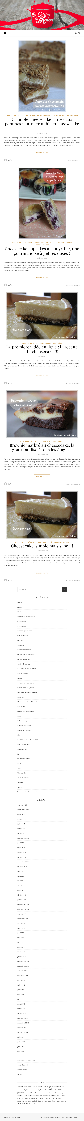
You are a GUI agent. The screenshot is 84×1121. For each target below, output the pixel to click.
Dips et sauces (22, 673)
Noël (26, 1098)
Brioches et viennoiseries (26, 616)
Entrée (19, 678)
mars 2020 (21, 814)
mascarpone (37, 1095)
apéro (25, 1086)
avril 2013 (20, 999)
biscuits (40, 1087)
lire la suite (42, 153)
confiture (55, 1090)
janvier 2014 (21, 956)
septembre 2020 (23, 810)
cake (63, 1086)
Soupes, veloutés (23, 759)
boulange (47, 1086)
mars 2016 (21, 848)
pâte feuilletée (29, 1101)
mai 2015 (20, 881)
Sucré (19, 763)
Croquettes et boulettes (26, 654)
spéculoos (60, 1101)
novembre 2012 (23, 1023)
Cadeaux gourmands (24, 631)
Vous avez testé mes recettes (28, 792)
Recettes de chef (23, 744)
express (46, 1093)
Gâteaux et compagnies (28, 115)
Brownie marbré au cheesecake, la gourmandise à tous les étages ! (42, 447)
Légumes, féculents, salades (27, 692)
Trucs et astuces (23, 778)
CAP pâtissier (27, 1090)
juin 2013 (20, 990)
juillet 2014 (21, 928)
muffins (64, 1095)
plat (46, 1098)
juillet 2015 (21, 871)
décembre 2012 (23, 1018)
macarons (30, 1095)
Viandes (20, 782)
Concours (20, 645)
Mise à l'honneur (56, 1095)
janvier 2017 (21, 833)
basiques (35, 1086)
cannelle (19, 1090)
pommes (60, 1098)
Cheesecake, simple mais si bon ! (42, 545)
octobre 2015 (22, 866)
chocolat (46, 1089)
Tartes (19, 768)
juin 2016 (20, 843)
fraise (50, 1093)
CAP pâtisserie (22, 635)
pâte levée (36, 1101)
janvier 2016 (21, 857)
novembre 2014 (23, 909)
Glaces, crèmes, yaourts (26, 688)
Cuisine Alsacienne (23, 659)
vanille (34, 1104)
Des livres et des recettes (26, 669)
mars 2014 (21, 947)
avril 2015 (20, 885)
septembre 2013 (23, 975)
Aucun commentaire (73, 285)
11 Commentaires (74, 160)
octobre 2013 (22, 971)
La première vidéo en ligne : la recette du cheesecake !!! (42, 349)
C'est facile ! (11, 115)
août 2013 (21, 980)
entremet (40, 1093)
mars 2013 (21, 1004)
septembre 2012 (23, 1032)
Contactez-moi (22, 1065)
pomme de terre (53, 1098)
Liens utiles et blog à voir (26, 1060)
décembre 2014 (23, 904)
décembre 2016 (23, 838)
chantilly (37, 1090)
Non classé (21, 707)
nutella (30, 1098)
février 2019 (21, 819)
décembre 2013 (23, 961)
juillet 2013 (21, 985)
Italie (25, 1095)
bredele (54, 1086)
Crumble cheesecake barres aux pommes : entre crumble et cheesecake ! (42, 123)
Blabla (19, 612)
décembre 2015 (23, 862)
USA (30, 1104)
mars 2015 (21, 890)
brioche (58, 1087)
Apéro (19, 602)
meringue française (46, 1095)
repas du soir (52, 1101)
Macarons (20, 697)
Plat (18, 735)
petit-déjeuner (40, 1098)
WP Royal (17, 1117)
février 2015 (21, 895)
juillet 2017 (21, 824)
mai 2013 (20, 994)
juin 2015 (20, 876)
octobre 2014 (22, 914)
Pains (19, 716)
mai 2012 (20, 1051)
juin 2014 (20, 933)
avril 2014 (20, 942)
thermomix (22, 1103)
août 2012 (21, 1037)
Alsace (20, 1086)
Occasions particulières (25, 711)
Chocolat (37, 441)
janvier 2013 (21, 1013)
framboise (55, 1093)
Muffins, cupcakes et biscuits (58, 242)
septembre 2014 (23, 919)
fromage (61, 1093)
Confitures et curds (24, 650)
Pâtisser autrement (49, 115)
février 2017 (21, 829)
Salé (18, 754)
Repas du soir (22, 749)
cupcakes (27, 1093)
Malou (10, 160)
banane (30, 1087)
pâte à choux (43, 1101)
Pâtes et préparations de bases (28, 721)
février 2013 (21, 1009)
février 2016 (21, 852)
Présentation (22, 1070)
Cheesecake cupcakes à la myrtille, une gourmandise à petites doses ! (42, 251)
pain (33, 1098)
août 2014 (21, 923)
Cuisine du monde (23, 664)
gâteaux (20, 1095)
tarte (64, 1101)
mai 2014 (20, 938)
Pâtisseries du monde (68, 115)
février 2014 (21, 952)
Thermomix (21, 773)
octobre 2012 (22, 1028)
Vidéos (59, 343)
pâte (23, 1101)
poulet (19, 1101)
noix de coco (20, 1098)
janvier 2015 (21, 900)
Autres (19, 607)
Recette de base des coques (27, 740)
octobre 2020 (22, 805)
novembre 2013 (23, 966)
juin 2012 (20, 1047)
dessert (33, 1092)
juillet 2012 (21, 1042)
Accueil (19, 1074)
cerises (33, 1090)
